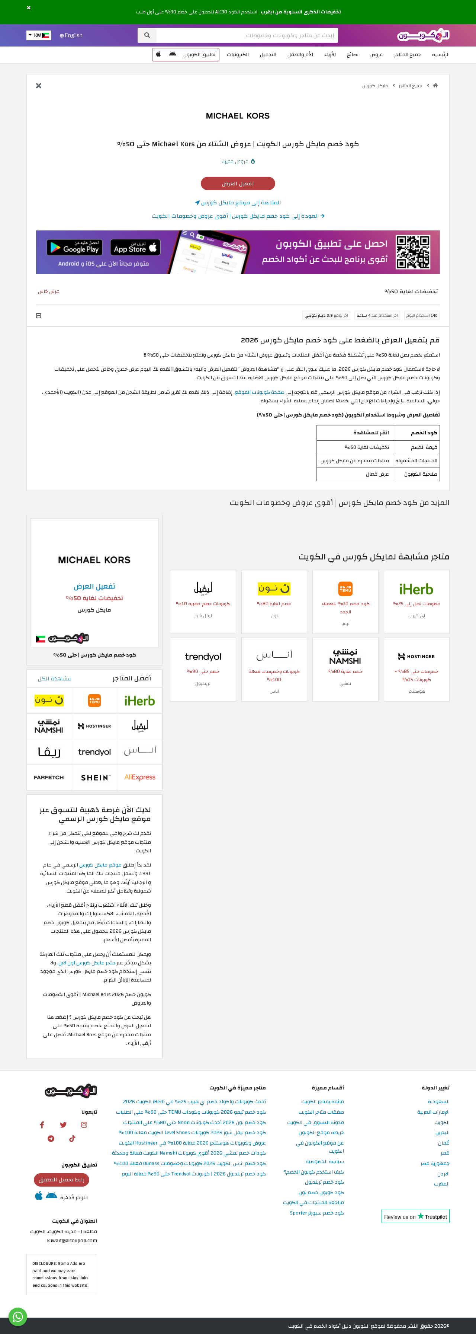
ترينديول (202, 683)
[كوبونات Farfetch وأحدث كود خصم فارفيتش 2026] (49, 777)
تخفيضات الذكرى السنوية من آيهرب (301, 12)
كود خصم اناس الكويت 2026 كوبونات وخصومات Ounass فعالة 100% (190, 1163)
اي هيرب (416, 616)
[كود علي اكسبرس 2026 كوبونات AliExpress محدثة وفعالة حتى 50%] (140, 777)
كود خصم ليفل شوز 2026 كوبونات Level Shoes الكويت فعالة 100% (192, 1133)
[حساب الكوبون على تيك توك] (72, 1138)
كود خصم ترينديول (324, 1182)
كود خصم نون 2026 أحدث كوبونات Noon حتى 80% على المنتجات (194, 1122)
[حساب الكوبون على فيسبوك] (42, 1124)
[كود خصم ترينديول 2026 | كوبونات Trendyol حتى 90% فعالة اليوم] (203, 656)
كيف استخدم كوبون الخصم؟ (314, 1172)
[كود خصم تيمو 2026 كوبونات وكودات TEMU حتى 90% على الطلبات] (345, 588)
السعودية (439, 1102)
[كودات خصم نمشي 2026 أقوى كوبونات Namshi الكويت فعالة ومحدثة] (345, 656)
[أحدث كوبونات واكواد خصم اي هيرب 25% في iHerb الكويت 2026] (416, 588)
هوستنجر (416, 691)
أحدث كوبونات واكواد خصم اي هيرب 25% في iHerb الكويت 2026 (194, 1102)
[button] (28, 8)
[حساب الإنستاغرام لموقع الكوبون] (84, 1124)
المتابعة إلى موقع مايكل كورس (240, 202)
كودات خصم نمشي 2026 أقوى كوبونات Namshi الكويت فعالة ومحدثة (189, 1153)
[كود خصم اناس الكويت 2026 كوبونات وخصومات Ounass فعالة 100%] (274, 656)
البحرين (442, 1133)
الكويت (442, 1122)
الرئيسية (441, 54)
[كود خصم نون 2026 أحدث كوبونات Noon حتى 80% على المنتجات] (274, 588)
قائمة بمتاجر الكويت (322, 1102)
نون (274, 616)
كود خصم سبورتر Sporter (317, 1213)
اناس (274, 691)
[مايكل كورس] (238, 115)
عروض (376, 54)
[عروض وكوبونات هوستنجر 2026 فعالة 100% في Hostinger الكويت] (416, 656)
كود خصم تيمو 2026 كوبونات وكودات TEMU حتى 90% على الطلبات (191, 1112)
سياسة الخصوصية (325, 1162)
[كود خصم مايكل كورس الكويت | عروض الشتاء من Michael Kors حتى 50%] (94, 582)
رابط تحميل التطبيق (62, 1179)
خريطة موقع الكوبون (321, 1133)
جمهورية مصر (435, 1163)
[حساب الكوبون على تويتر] (63, 1124)
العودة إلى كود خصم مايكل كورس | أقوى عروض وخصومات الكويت (236, 216)
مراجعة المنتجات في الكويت (313, 1203)
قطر (445, 1153)
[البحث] (147, 35)
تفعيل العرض (238, 183)
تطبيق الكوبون (199, 54)
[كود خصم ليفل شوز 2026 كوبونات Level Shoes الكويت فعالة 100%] (203, 588)
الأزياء (330, 54)
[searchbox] (247, 35)
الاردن (443, 1174)
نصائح (352, 54)
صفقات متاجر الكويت (321, 1112)
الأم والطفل (300, 54)
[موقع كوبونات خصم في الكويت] (435, 86)
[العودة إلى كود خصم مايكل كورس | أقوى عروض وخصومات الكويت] (39, 86)
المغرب (442, 1184)
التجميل (268, 54)
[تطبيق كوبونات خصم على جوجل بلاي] (172, 54)
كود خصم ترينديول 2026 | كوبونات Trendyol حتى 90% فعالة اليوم (194, 1174)
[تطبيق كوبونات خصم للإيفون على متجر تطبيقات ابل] (158, 54)
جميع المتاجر (407, 54)
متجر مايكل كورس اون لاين (87, 962)
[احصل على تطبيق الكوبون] (238, 252)
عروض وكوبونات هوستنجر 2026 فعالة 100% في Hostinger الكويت (192, 1143)
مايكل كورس (375, 86)
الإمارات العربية (433, 1112)
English (73, 35)
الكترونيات (238, 54)
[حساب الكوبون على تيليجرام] (51, 1138)
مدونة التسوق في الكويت (315, 1122)
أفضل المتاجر (132, 678)
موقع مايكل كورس (100, 864)
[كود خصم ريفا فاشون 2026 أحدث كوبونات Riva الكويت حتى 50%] (49, 751)
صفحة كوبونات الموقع (259, 392)
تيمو (345, 623)
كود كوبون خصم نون (321, 1192)
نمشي (345, 683)
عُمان (444, 1143)
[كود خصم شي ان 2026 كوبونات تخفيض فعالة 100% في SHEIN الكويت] (94, 777)
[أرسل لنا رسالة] (18, 1317)
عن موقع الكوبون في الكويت (320, 1147)
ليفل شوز (203, 616)
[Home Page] (423, 34)
